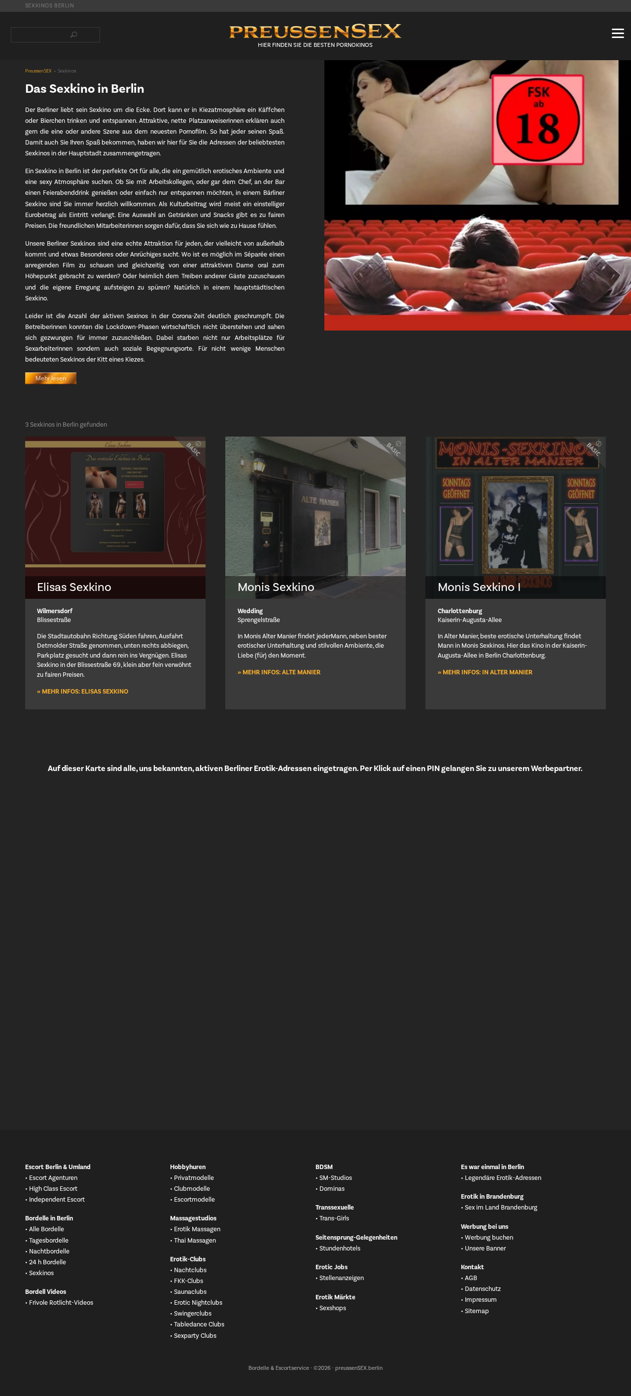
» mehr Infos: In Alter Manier (485, 672)
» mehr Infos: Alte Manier (279, 672)
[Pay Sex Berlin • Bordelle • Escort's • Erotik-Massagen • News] (315, 31)
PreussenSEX (38, 71)
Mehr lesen (50, 378)
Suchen (74, 34)
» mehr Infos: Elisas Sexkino (82, 692)
